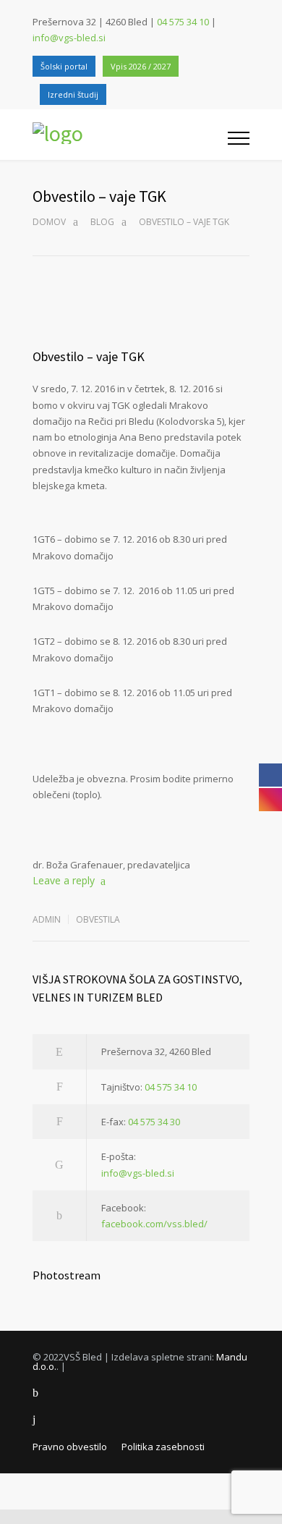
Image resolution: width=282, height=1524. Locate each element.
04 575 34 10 (183, 21)
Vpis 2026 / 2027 (141, 66)
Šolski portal (63, 66)
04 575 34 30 (154, 1121)
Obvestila (98, 919)
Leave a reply (64, 880)
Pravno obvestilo (70, 1446)
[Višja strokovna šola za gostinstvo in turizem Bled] (130, 134)
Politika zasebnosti (163, 1446)
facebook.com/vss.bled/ (154, 1223)
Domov (49, 222)
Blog (102, 222)
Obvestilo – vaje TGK (89, 356)
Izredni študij (73, 94)
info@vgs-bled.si (69, 37)
